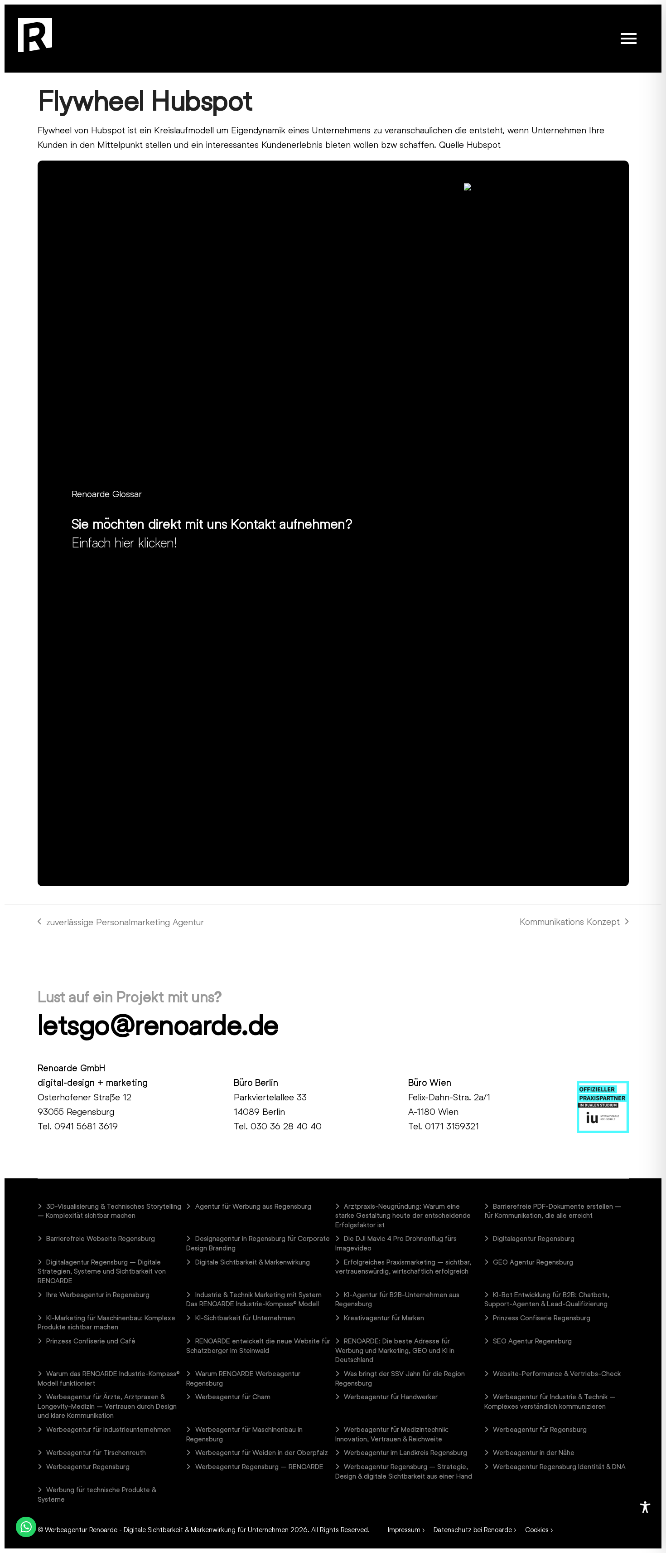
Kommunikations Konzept (570, 922)
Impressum (404, 1529)
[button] (629, 38)
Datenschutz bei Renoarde (473, 1529)
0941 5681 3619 (86, 1125)
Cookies (537, 1529)
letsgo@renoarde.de (158, 1024)
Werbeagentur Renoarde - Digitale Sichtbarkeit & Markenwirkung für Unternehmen (167, 1529)
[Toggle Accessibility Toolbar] (645, 1507)
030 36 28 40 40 (286, 1125)
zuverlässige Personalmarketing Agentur (121, 922)
